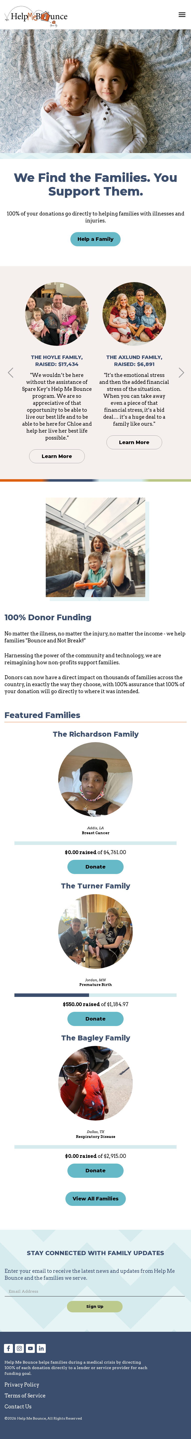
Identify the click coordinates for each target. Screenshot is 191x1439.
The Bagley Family (95, 1038)
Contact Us (18, 1407)
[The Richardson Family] (95, 779)
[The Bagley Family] (95, 1083)
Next (181, 373)
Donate (95, 867)
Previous (10, 373)
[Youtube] (30, 1351)
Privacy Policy (21, 1385)
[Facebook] (8, 1351)
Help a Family (95, 239)
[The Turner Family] (95, 931)
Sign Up (94, 1306)
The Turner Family (95, 886)
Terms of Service (25, 1396)
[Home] (35, 16)
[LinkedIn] (41, 1351)
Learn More (57, 456)
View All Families (96, 1199)
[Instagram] (19, 1351)
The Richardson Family (96, 734)
